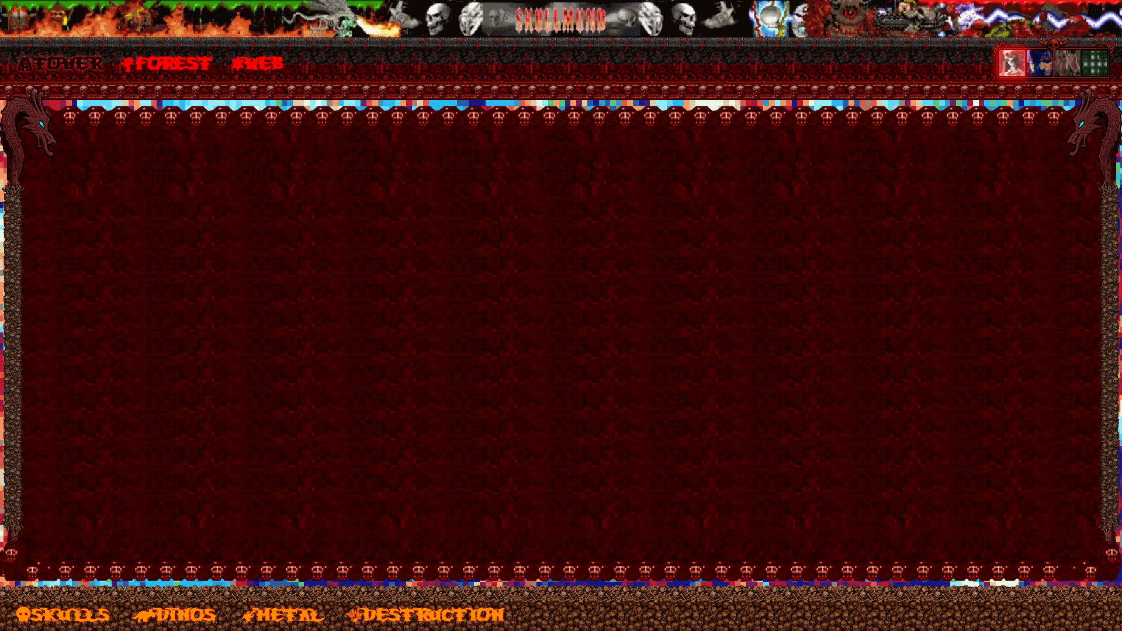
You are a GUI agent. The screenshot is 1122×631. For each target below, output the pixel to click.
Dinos (186, 613)
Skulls (70, 613)
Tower (67, 61)
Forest (174, 61)
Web (264, 61)
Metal (289, 613)
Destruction (433, 613)
